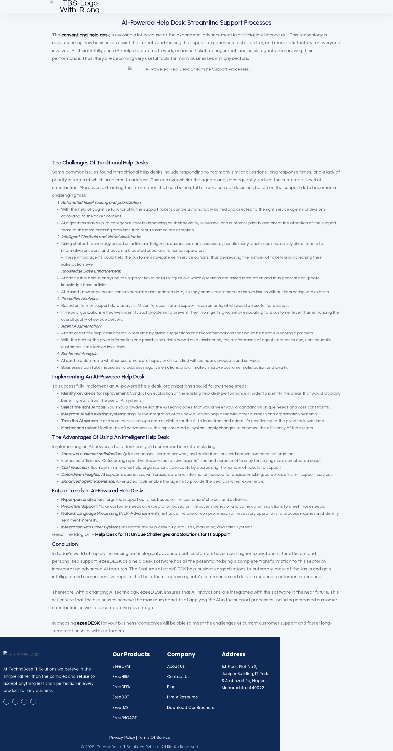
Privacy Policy (122, 737)
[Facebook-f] (6, 702)
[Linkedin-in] (33, 702)
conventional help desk (85, 35)
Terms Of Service (154, 737)
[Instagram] (15, 702)
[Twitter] (24, 702)
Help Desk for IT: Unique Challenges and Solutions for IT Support (162, 534)
